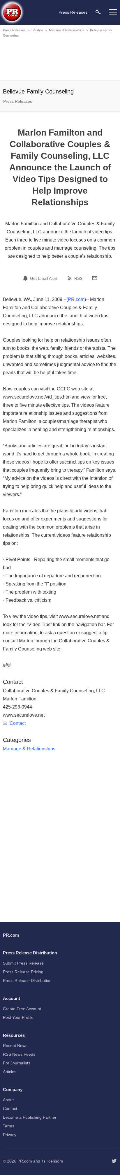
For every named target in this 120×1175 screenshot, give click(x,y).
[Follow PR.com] (114, 1161)
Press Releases (14, 30)
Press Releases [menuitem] (73, 12)
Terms (8, 1126)
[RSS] (70, 278)
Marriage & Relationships (66, 30)
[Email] (95, 278)
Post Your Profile (18, 1017)
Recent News (15, 1045)
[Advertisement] (60, 60)
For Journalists (16, 1063)
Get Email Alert (43, 278)
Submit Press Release (23, 963)
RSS (78, 278)
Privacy (9, 1134)
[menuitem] (98, 12)
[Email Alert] (26, 278)
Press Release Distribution (27, 980)
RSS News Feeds (19, 1054)
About (8, 1099)
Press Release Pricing (23, 971)
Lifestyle (37, 30)
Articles (9, 1071)
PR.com (76, 299)
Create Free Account (22, 1008)
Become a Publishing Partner (30, 1117)
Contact (18, 723)
